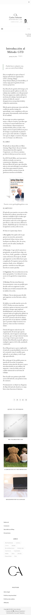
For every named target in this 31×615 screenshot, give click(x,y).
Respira (20, 56)
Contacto (6, 526)
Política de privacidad (10, 595)
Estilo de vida (20, 548)
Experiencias (8, 551)
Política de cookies (9, 599)
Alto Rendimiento (9, 542)
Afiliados (6, 602)
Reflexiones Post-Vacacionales (15, 500)
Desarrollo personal (9, 548)
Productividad (8, 556)
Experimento (17, 551)
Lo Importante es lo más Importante (15, 470)
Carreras (18, 542)
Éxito (15, 556)
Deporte (13, 545)
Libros (13, 553)
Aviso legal (7, 592)
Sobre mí (6, 522)
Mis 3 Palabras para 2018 (15, 440)
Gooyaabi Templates (19, 613)
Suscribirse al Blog (9, 529)
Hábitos (7, 553)
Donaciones (7, 533)
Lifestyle (19, 553)
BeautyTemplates (20, 611)
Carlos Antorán (17, 609)
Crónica (7, 545)
